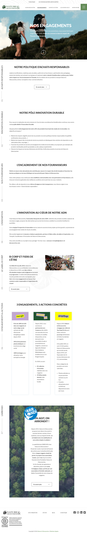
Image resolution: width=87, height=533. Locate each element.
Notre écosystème (53, 7)
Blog (53, 512)
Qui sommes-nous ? (65, 7)
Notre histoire (75, 7)
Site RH (45, 512)
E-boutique (63, 512)
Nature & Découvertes (43, 531)
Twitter (85, 512)
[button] (41, 87)
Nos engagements (41, 7)
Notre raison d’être (30, 7)
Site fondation (32, 512)
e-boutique (32, 2)
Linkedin (81, 512)
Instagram (78, 512)
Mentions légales (54, 531)
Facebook (75, 512)
